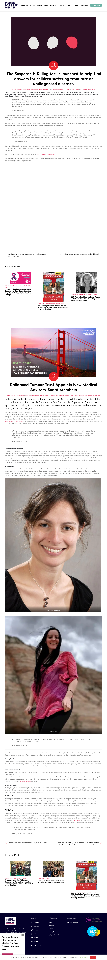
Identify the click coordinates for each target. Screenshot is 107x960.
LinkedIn (36, 922)
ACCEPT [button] (93, 957)
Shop (76, 5)
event (21, 285)
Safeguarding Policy (54, 935)
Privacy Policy (53, 932)
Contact (84, 5)
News (32, 5)
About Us (24, 5)
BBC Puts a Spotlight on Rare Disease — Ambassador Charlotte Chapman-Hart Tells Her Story (86, 298)
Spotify (35, 941)
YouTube (35, 937)
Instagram (36, 934)
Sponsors (51, 925)
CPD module (77, 820)
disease (34, 89)
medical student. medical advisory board (61, 395)
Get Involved (65, 5)
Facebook (36, 926)
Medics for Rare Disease (19, 878)
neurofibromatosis (79, 395)
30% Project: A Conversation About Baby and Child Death (79, 254)
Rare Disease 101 (60, 303)
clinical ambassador (24, 781)
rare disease (83, 89)
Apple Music (37, 945)
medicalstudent (36, 395)
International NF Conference (14, 421)
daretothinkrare (27, 89)
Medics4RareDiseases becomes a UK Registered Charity (27, 843)
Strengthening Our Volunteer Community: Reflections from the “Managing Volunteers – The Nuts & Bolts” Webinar (19, 882)
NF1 (86, 395)
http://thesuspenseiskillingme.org (46, 154)
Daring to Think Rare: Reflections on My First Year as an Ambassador (52, 881)
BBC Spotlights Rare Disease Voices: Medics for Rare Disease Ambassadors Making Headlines (53, 307)
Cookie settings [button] (84, 957)
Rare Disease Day (50, 5)
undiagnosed (91, 89)
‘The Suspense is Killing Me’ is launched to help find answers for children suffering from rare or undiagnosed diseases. (53, 79)
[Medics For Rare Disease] (11, 8)
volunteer (97, 395)
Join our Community (72, 922)
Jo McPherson (16, 89)
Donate (97, 5)
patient (48, 89)
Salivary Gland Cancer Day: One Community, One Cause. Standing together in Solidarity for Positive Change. (18, 292)
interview (48, 303)
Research (60, 89)
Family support (41, 89)
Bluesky (35, 930)
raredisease (54, 89)
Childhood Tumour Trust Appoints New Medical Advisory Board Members (27, 255)
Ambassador (41, 303)
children (68, 89)
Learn (39, 5)
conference (28, 395)
